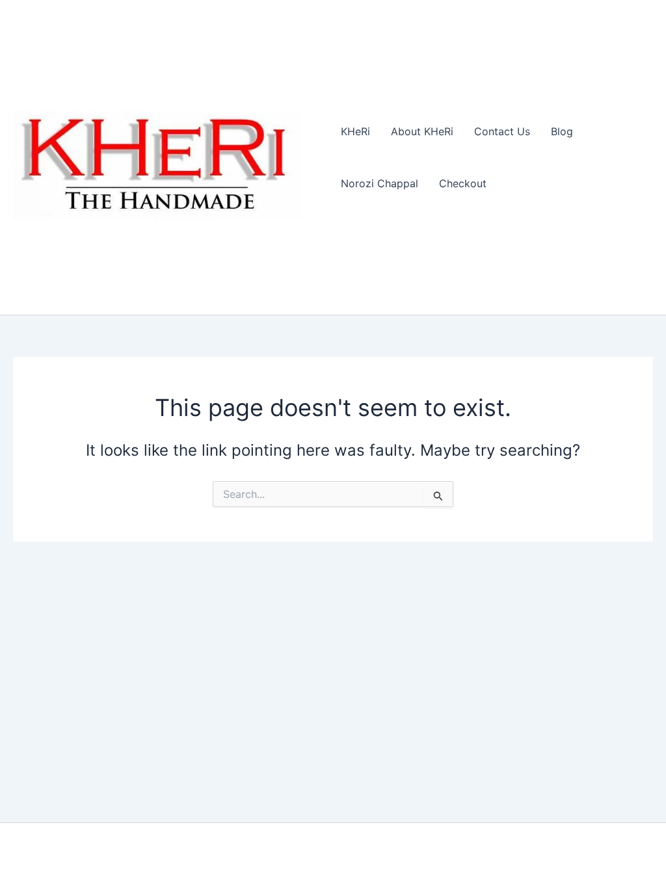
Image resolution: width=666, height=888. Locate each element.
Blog (562, 131)
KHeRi (355, 131)
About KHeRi (422, 131)
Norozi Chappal (379, 183)
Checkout (462, 183)
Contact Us (502, 131)
